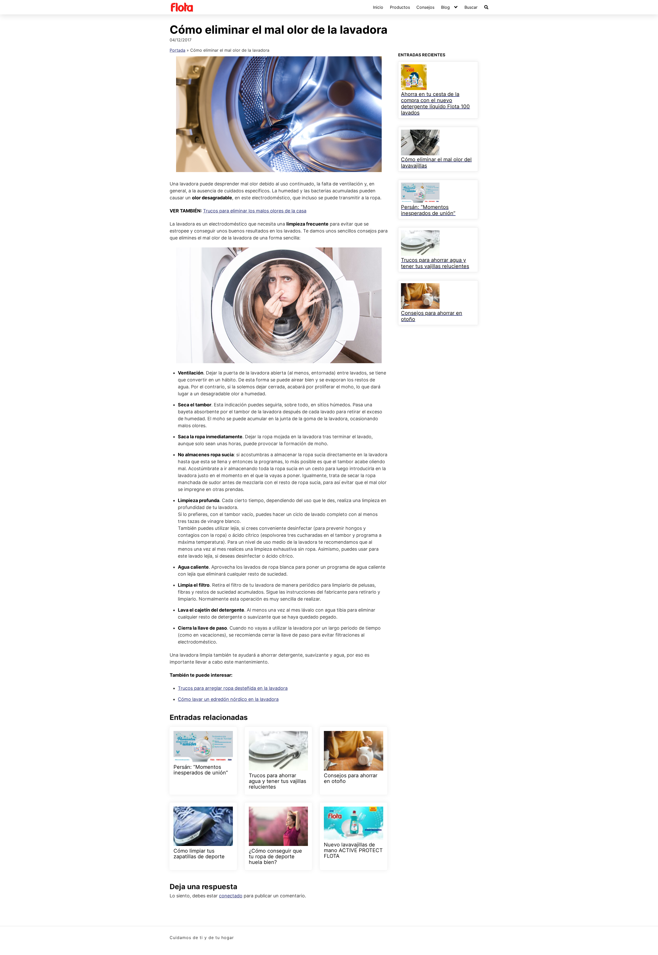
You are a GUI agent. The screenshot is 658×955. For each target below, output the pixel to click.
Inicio (378, 7)
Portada (177, 50)
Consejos (425, 7)
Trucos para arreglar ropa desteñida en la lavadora (233, 688)
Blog (445, 7)
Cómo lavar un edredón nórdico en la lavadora (228, 699)
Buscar (471, 7)
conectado (230, 895)
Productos (400, 7)
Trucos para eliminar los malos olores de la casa (254, 210)
